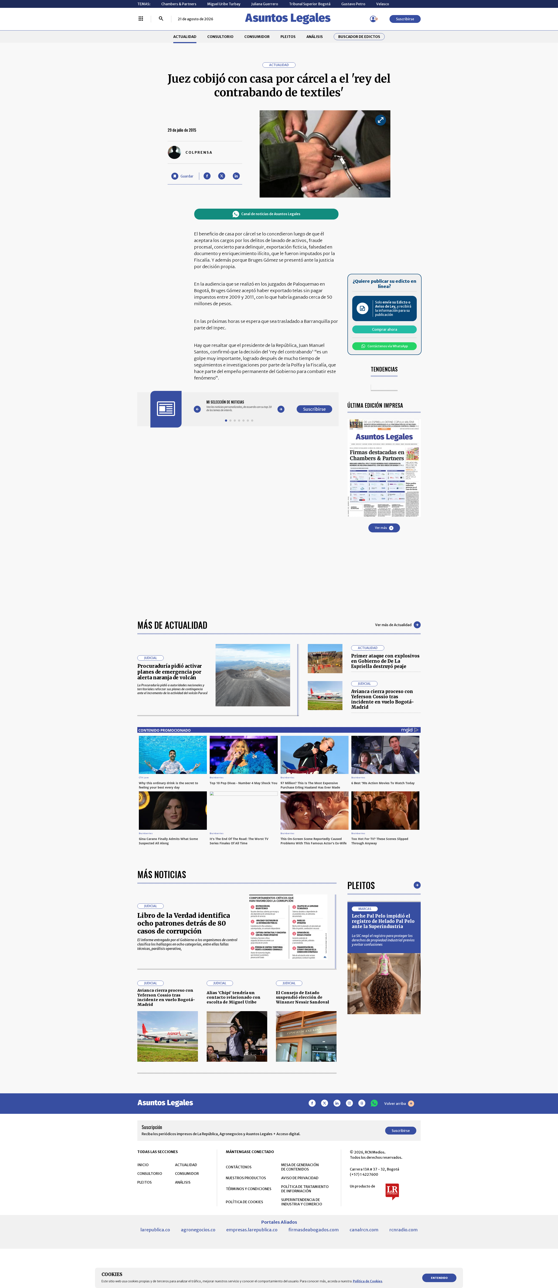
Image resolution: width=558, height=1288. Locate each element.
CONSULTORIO (220, 36)
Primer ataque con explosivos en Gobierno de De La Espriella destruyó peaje (385, 661)
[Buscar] (161, 19)
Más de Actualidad (172, 624)
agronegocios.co (198, 1229)
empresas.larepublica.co (251, 1229)
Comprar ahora (384, 329)
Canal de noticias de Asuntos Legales (270, 214)
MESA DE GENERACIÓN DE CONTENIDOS (300, 1167)
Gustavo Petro (353, 4)
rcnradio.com (403, 1229)
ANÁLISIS (314, 36)
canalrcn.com (364, 1229)
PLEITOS (288, 36)
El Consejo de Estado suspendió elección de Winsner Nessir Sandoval (302, 997)
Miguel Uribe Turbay (223, 4)
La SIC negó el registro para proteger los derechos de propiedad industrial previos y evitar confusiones (383, 940)
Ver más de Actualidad (393, 625)
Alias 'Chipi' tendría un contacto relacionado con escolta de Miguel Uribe (233, 997)
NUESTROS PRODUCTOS (246, 1178)
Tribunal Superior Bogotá (309, 4)
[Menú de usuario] (373, 19)
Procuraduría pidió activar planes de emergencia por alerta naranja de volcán (169, 672)
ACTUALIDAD (184, 36)
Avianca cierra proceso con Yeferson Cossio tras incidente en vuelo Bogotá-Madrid (382, 699)
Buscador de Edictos (359, 36)
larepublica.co (155, 1229)
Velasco (382, 4)
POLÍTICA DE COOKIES (244, 1202)
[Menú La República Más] (140, 19)
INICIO (143, 1165)
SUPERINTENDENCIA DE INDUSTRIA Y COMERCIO (301, 1202)
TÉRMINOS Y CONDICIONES (248, 1189)
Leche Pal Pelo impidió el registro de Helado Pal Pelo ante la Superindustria (383, 921)
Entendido (439, 1277)
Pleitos (361, 885)
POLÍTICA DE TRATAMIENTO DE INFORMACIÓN (305, 1188)
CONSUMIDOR (257, 36)
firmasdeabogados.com (313, 1229)
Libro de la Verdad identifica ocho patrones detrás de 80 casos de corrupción (183, 923)
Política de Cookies (367, 1281)
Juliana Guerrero (264, 4)
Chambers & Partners (178, 4)
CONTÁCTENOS (239, 1167)
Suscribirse (405, 19)
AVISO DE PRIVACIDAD (299, 1178)
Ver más (381, 528)
